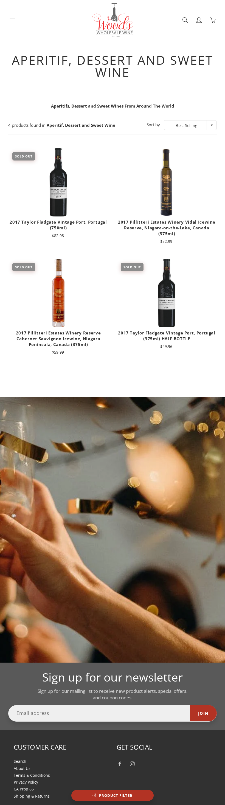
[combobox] (190, 125)
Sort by (153, 124)
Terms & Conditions (32, 775)
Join (203, 713)
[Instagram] (132, 764)
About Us (22, 768)
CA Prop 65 (24, 789)
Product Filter (116, 795)
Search (20, 761)
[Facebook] (119, 764)
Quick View (58, 182)
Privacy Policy (26, 782)
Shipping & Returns (32, 796)
